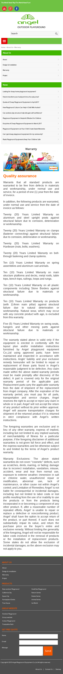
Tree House (6, 603)
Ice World (35, 603)
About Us (10, 47)
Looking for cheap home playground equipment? (19, 91)
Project (5, 75)
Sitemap (58, 669)
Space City (5, 596)
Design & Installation (10, 65)
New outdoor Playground (10, 589)
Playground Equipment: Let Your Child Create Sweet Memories (24, 129)
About (5, 59)
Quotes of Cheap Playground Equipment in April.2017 (21, 102)
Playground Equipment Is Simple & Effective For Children (22, 118)
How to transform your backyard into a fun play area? (21, 97)
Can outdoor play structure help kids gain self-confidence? (22, 113)
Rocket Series (36, 596)
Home (3, 47)
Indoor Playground (8, 621)
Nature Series (36, 593)
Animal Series (36, 599)
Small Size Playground (39, 589)
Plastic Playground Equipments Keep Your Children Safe (22, 139)
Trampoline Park (7, 624)
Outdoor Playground (9, 614)
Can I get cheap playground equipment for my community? (23, 134)
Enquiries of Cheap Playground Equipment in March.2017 (22, 123)
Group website (7, 617)
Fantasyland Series (8, 599)
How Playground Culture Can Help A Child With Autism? (21, 107)
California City (7, 593)
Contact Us (48, 669)
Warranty (6, 70)
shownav (4, 41)
